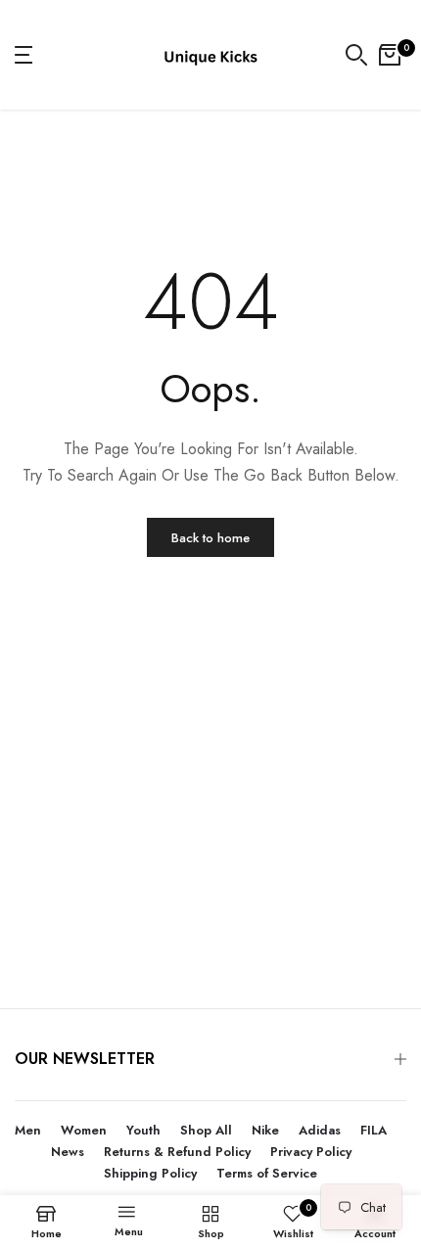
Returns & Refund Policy (177, 1151)
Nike (265, 1130)
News (67, 1151)
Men (28, 1130)
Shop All (206, 1130)
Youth (143, 1130)
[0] (389, 55)
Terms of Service (266, 1173)
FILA (373, 1130)
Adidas (320, 1130)
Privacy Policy (310, 1151)
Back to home (210, 538)
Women (84, 1130)
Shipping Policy (150, 1173)
